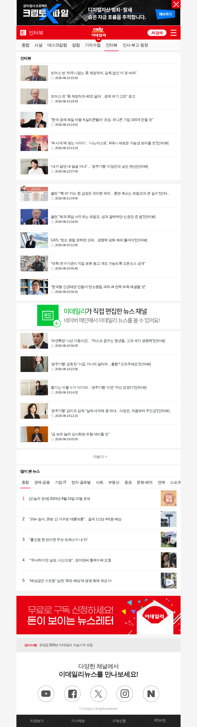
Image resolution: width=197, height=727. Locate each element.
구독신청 (119, 721)
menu (173, 33)
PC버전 (160, 720)
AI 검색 (157, 33)
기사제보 (78, 721)
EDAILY (23, 32)
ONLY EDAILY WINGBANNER (98, 32)
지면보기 (37, 721)
